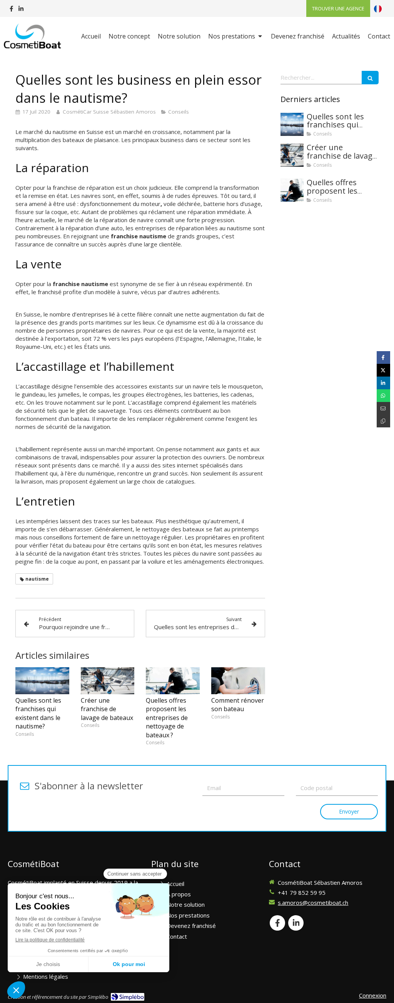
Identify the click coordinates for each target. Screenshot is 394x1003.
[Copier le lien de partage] (383, 421)
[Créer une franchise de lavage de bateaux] (108, 680)
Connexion (372, 995)
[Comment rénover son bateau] (238, 680)
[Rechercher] (370, 77)
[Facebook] (11, 10)
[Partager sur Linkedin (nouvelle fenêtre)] (383, 383)
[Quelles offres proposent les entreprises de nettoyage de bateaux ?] (173, 680)
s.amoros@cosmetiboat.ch (313, 902)
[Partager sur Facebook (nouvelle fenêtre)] (383, 357)
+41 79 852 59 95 (302, 892)
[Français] (378, 8)
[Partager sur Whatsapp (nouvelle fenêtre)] (383, 395)
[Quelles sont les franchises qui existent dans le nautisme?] (42, 680)
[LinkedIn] (20, 10)
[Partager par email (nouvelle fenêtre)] (383, 408)
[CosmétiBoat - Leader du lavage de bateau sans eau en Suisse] (33, 36)
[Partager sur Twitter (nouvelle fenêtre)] (383, 370)
